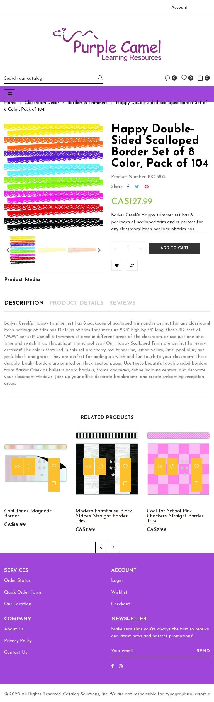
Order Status (17, 580)
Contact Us (15, 652)
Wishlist (119, 592)
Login (117, 580)
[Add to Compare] (132, 265)
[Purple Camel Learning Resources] (107, 44)
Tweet (137, 186)
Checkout (120, 604)
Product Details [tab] (76, 303)
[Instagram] (121, 666)
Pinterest (147, 186)
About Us (14, 629)
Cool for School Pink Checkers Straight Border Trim (175, 516)
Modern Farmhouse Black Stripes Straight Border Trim (104, 516)
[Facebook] (112, 666)
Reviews (122, 303)
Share (128, 186)
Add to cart (174, 248)
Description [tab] (24, 303)
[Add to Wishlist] (116, 265)
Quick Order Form (22, 592)
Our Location (17, 604)
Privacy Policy (18, 641)
